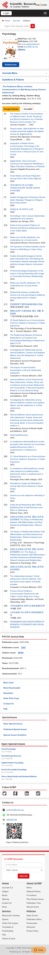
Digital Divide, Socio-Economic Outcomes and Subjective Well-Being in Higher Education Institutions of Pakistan (27, 163)
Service (6, 911)
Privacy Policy (32, 931)
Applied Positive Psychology (12, 763)
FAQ (5, 709)
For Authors (32, 895)
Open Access (32, 915)
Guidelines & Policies (13, 80)
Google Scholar (11, 109)
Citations (21, 49)
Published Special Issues (15, 729)
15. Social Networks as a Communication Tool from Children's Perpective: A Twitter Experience (27, 459)
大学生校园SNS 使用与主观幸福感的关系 (27, 606)
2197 (23, 647)
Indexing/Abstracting (19, 435)
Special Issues (33, 907)
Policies (31, 911)
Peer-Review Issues (35, 899)
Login (6, 13)
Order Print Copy (11, 698)
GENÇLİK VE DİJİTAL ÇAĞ (21, 209)
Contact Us (8, 704)
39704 (20, 653)
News (4, 907)
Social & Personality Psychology (14, 770)
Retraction (31, 927)
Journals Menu (9, 73)
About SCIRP (34, 883)
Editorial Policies (34, 891)
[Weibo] (38, 793)
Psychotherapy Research (11, 756)
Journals (16, 20)
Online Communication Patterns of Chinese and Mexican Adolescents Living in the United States (27, 228)
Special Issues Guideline (14, 735)
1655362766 (11, 820)
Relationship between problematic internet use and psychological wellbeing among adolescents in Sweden (27, 295)
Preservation (32, 923)
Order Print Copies (10, 923)
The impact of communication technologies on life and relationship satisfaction (25, 370)
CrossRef (28, 109)
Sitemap (5, 899)
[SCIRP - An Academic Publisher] (19, 5)
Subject (5, 891)
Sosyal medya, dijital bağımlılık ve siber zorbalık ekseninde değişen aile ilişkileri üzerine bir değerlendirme (27, 131)
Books (4, 895)
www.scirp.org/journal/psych (29, 44)
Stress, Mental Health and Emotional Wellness (19, 776)
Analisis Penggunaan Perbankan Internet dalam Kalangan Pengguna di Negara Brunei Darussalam (27, 200)
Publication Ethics (34, 919)
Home (7, 20)
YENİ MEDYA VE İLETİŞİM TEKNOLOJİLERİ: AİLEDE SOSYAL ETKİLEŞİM (25, 188)
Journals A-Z (7, 887)
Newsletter (8, 693)
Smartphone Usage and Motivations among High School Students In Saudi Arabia (26, 486)
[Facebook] (15, 793)
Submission (11, 64)
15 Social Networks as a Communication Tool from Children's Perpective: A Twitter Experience (27, 323)
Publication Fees (34, 903)
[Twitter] (4, 793)
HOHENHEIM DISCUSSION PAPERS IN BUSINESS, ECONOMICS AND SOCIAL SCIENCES (27, 624)
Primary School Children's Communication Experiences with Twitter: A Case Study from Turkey (24, 593)
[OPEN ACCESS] (41, 5)
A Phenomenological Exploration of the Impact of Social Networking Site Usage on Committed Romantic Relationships (27, 273)
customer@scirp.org (15, 810)
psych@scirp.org (31, 47)
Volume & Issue (8, 938)
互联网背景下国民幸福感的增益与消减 (26, 304)
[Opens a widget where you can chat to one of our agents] (38, 950)
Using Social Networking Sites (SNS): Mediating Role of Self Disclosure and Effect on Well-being (26, 507)
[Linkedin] (27, 793)
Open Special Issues (12, 724)
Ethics (29, 887)
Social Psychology (8, 749)
